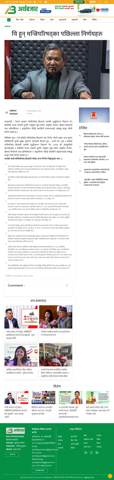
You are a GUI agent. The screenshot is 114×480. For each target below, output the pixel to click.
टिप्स (59, 444)
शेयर (52, 20)
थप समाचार (38, 301)
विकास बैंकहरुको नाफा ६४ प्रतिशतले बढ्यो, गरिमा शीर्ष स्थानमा (96, 135)
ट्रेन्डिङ (83, 128)
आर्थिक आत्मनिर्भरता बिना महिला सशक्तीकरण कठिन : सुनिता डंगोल (19, 371)
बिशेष (42, 20)
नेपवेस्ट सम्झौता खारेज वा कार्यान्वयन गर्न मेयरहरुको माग (55, 333)
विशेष (57, 386)
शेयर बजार (87, 446)
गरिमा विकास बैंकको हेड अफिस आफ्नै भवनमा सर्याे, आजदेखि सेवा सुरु (96, 147)
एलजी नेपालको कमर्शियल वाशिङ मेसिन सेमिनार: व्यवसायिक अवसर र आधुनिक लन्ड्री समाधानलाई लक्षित (55, 373)
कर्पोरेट (99, 435)
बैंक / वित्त (19, 20)
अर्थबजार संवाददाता (13, 112)
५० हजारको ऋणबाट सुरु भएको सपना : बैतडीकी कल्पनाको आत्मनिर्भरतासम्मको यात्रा (68, 412)
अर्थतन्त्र (32, 20)
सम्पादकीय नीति (39, 470)
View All (12, 454)
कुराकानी (62, 20)
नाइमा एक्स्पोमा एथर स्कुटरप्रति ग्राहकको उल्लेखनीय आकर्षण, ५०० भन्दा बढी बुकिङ (96, 160)
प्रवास (85, 443)
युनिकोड (93, 2)
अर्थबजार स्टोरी (88, 439)
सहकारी (75, 20)
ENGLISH (79, 2)
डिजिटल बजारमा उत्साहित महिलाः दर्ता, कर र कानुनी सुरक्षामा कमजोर (42, 411)
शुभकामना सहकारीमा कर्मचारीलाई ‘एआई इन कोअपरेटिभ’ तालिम (96, 171)
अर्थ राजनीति (75, 444)
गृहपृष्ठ (60, 436)
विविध (94, 20)
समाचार (60, 440)
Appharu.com (89, 477)
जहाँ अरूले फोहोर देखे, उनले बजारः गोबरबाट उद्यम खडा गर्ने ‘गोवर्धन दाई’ (97, 411)
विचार (98, 443)
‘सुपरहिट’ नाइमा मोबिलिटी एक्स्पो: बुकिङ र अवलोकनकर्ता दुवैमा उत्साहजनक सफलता (96, 182)
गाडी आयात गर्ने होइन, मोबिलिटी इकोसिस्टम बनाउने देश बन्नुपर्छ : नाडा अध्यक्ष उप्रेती (20, 335)
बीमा (85, 20)
